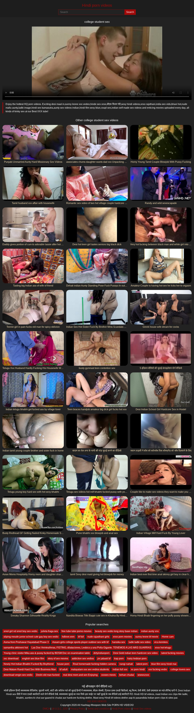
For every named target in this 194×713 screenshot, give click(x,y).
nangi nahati (126, 664)
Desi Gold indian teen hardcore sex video (135, 653)
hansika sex (118, 642)
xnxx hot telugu (163, 647)
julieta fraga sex (49, 631)
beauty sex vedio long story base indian (116, 631)
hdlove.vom (68, 636)
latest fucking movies (172, 653)
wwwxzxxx (143, 675)
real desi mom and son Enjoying (80, 675)
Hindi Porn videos (121, 708)
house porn (63, 664)
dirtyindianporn (102, 653)
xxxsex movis (108, 675)
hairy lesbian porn (137, 658)
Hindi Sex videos (142, 708)
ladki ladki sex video (140, 642)
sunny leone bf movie (146, 636)
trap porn (119, 658)
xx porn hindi (138, 669)
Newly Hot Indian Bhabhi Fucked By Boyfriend (29, 664)
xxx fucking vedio (157, 669)
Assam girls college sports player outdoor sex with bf (80, 642)
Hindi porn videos (97, 5)
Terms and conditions (98, 708)
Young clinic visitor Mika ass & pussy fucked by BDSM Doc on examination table (47, 653)
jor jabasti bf (103, 658)
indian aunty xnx (150, 631)
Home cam (168, 636)
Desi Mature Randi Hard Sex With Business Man (30, 669)
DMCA (46, 708)
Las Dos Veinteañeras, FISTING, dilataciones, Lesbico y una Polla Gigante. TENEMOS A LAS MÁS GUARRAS (91, 647)
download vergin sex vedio (18, 675)
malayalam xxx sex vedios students (90, 669)
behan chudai (126, 675)
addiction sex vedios (83, 658)
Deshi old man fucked (47, 675)
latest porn (142, 664)
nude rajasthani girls (98, 636)
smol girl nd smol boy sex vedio (20, 631)
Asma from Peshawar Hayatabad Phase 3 (26, 642)
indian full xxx (120, 669)
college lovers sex (180, 669)
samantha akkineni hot (16, 647)
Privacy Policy (77, 708)
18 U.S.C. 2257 (60, 708)
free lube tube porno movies (76, 631)
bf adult (63, 669)
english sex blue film (33, 658)
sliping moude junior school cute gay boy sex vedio (31, 636)
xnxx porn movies (122, 636)
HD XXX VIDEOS (97, 701)
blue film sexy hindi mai (163, 664)
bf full (81, 636)
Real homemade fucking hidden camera (94, 664)
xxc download (11, 658)
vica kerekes (161, 642)
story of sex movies (58, 658)
